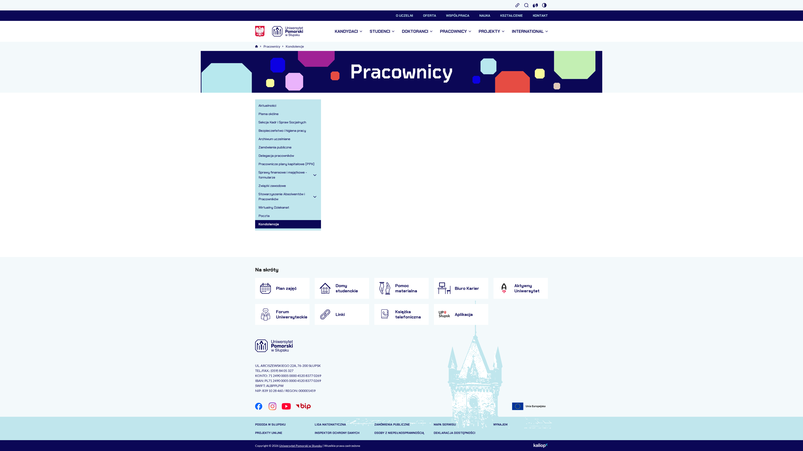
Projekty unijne (268, 433)
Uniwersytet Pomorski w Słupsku (300, 445)
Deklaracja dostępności (454, 433)
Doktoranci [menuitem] (415, 31)
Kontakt (540, 15)
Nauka (484, 15)
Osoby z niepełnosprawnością (399, 433)
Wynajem (500, 424)
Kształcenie (511, 15)
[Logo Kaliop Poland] (540, 445)
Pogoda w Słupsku (270, 424)
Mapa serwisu (445, 424)
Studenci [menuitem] (380, 31)
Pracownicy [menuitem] (453, 31)
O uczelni (404, 15)
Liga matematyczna (330, 424)
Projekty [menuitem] (489, 31)
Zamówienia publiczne (392, 424)
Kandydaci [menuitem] (346, 31)
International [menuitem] (528, 31)
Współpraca (457, 15)
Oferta (429, 15)
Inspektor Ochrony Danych (337, 433)
